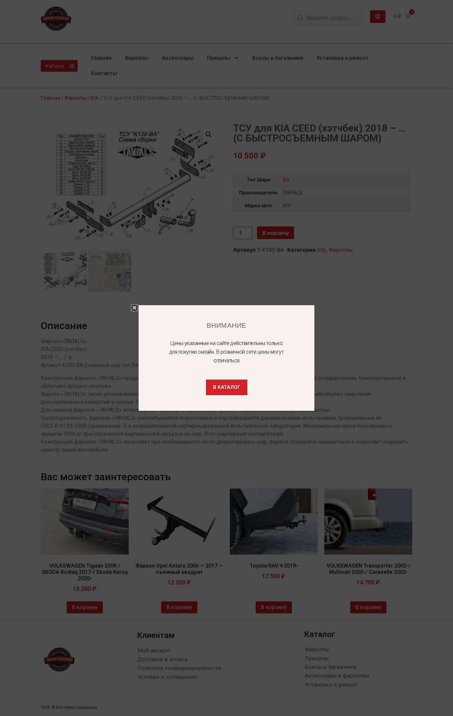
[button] (134, 307)
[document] (226, 358)
